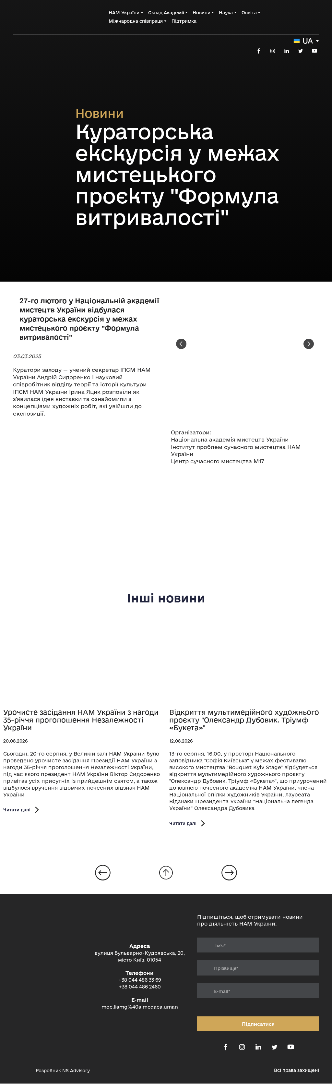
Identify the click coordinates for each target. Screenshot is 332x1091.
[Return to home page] (39, 17)
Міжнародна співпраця (136, 21)
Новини (201, 12)
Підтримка (184, 21)
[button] (258, 50)
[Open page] (83, 662)
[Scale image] (87, 476)
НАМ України (124, 12)
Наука (226, 12)
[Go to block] (166, 873)
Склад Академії (166, 12)
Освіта (249, 12)
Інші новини (166, 598)
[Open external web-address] (21, 1070)
